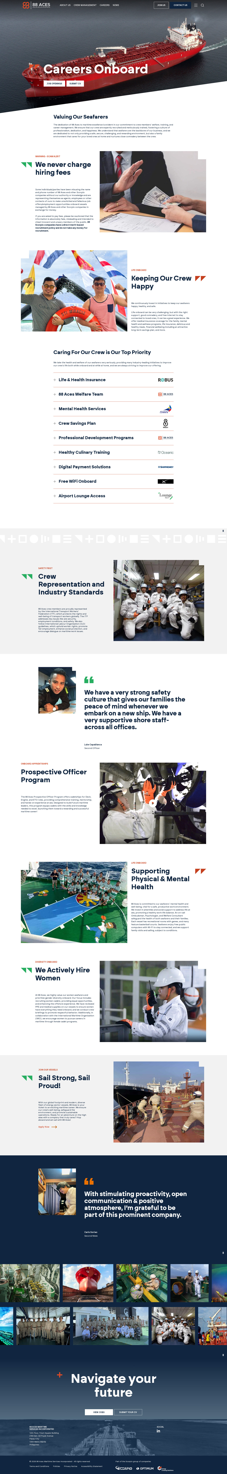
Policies (56, 1466)
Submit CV (75, 84)
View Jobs (99, 1412)
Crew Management (85, 5)
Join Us (161, 5)
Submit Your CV (128, 1412)
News (116, 5)
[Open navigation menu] (195, 5)
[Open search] (202, 5)
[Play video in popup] (153, 803)
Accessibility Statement (91, 1466)
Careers (105, 5)
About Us (65, 5)
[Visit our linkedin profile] (158, 1430)
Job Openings (54, 84)
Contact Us (180, 5)
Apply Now (43, 1127)
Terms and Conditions (39, 1466)
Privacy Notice (70, 1466)
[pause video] (223, 531)
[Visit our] (123, 1468)
